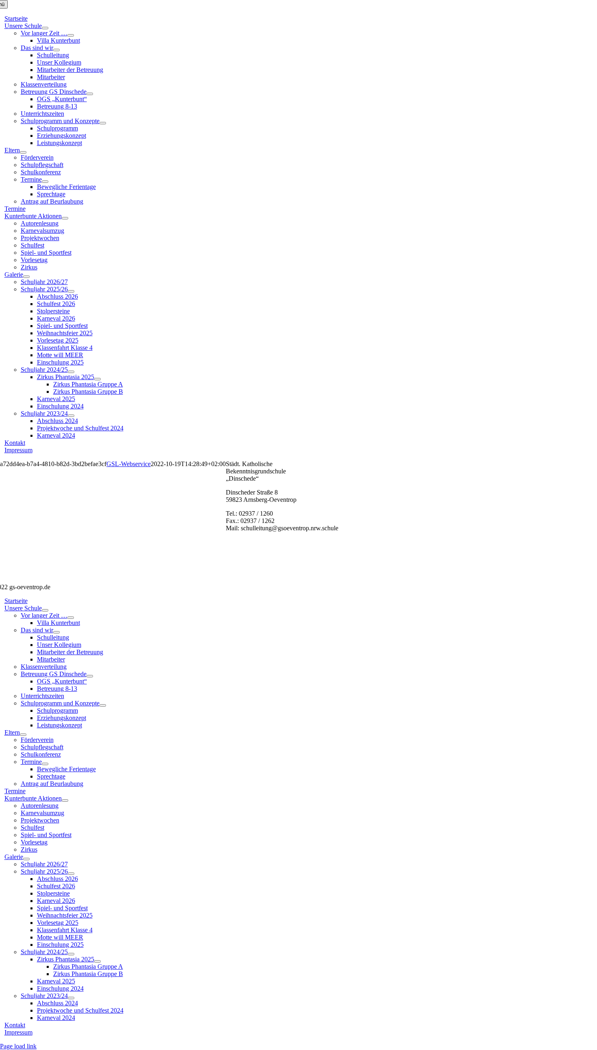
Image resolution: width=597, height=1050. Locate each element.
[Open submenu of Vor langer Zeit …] (70, 35)
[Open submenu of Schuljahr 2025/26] (71, 291)
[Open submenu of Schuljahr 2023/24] (71, 415)
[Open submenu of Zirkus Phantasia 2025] (97, 379)
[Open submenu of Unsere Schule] (45, 28)
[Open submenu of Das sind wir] (56, 50)
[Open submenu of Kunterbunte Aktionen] (65, 218)
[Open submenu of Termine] (45, 181)
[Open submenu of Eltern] (23, 152)
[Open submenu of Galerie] (26, 277)
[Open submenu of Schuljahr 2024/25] (71, 372)
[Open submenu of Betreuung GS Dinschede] (90, 94)
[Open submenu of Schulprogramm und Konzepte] (103, 123)
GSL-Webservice (128, 463)
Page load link (18, 1046)
